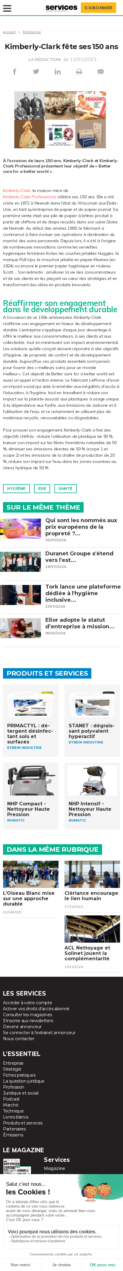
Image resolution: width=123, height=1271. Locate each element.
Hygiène (16, 488)
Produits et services (22, 1123)
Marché (10, 1105)
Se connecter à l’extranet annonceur (39, 1032)
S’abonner (98, 7)
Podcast (11, 1099)
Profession (13, 1087)
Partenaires (14, 1129)
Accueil (9, 32)
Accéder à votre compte (27, 1002)
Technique (13, 1111)
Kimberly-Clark (16, 190)
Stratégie (12, 1069)
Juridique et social (20, 1093)
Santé (66, 488)
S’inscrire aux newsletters (28, 1020)
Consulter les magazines (27, 1014)
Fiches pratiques (19, 1075)
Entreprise (32, 32)
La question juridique (23, 1081)
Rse (42, 488)
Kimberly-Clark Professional (29, 196)
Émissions (13, 1135)
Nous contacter (18, 1038)
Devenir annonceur (22, 1026)
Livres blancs (15, 1117)
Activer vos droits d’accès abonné (36, 1008)
